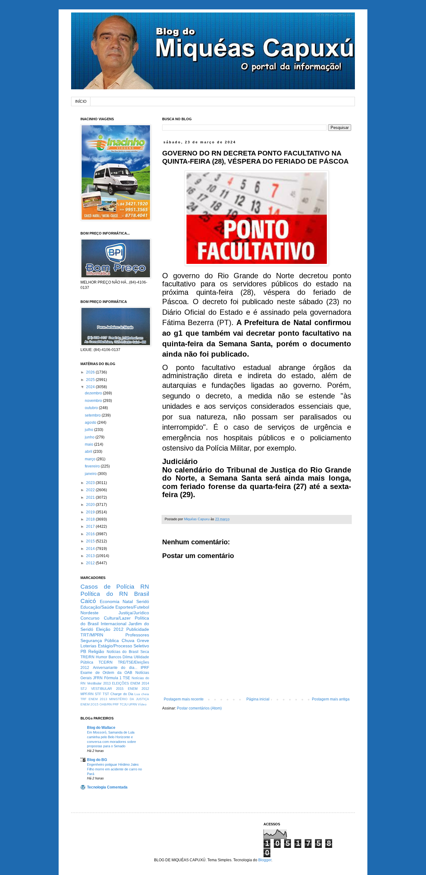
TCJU (124, 704)
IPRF (145, 667)
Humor (101, 657)
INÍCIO (80, 101)
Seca (144, 652)
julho (89, 430)
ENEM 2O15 (89, 704)
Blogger (264, 860)
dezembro (94, 393)
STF (98, 694)
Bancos (115, 657)
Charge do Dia (121, 694)
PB (83, 651)
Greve (143, 640)
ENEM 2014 (139, 683)
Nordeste (89, 612)
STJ (83, 688)
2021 (91, 497)
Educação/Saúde (97, 607)
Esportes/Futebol (132, 607)
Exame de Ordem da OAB (106, 672)
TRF (83, 699)
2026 (91, 372)
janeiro (91, 474)
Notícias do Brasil (122, 652)
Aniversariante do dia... (115, 667)
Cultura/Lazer (117, 617)
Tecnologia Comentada (107, 787)
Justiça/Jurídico (134, 612)
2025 (91, 380)
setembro (93, 415)
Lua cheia (141, 694)
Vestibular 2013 (99, 683)
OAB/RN (105, 704)
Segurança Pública (99, 640)
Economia (109, 601)
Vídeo (142, 704)
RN (144, 586)
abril (89, 451)
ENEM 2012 (138, 688)
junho (90, 437)
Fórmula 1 (113, 678)
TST (106, 694)
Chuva (128, 640)
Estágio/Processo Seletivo (123, 645)
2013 (91, 556)
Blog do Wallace (101, 727)
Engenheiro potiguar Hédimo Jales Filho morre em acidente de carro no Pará (114, 769)
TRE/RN (87, 657)
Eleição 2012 (109, 629)
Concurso (89, 617)
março (90, 459)
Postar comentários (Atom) (199, 708)
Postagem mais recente (184, 699)
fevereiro (93, 466)
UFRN (132, 704)
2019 (91, 512)
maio (89, 444)
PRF (116, 704)
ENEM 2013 (98, 699)
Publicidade (137, 629)
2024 (91, 387)
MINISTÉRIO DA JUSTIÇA (129, 699)
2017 (91, 526)
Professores (137, 634)
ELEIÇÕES (120, 683)
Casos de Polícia (107, 586)
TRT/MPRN (91, 634)
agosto (91, 422)
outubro (92, 408)
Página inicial (257, 699)
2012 (91, 563)
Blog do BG (97, 760)
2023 (91, 483)
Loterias (88, 645)
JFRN (98, 678)
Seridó (142, 601)
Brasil (141, 594)
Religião (96, 651)
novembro (94, 400)
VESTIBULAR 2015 (107, 688)
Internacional (113, 623)
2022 (91, 490)
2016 (91, 534)
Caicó (88, 601)
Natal (128, 601)
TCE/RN (106, 662)
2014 (91, 548)
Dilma (128, 657)
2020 (91, 504)
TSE (126, 678)
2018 (91, 519)
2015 (91, 541)
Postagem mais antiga (331, 699)
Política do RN (104, 594)
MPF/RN (87, 694)
